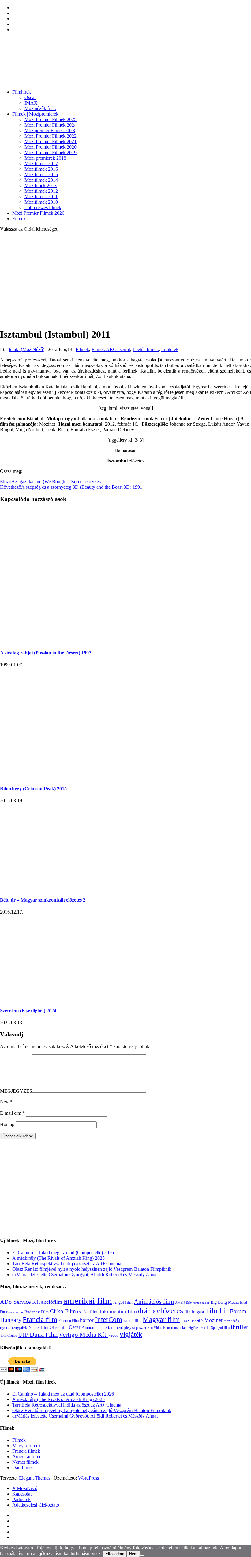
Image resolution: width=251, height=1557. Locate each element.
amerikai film (87, 1301)
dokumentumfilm (118, 1311)
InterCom (108, 1319)
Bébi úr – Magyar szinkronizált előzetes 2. (43, 900)
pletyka (129, 1328)
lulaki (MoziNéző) (26, 349)
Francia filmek (26, 1451)
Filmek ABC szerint (111, 349)
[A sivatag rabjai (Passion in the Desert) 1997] (119, 640)
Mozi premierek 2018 (45, 158)
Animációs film (154, 1301)
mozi (186, 1320)
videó (113, 1335)
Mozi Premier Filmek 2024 (50, 125)
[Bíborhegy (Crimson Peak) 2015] (98, 776)
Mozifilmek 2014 (41, 180)
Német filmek (25, 1462)
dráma (147, 1311)
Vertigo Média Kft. (83, 1334)
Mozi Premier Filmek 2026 (38, 213)
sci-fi (205, 1327)
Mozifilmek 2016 (41, 169)
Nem (133, 1553)
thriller (239, 1327)
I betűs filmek (146, 349)
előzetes (170, 1310)
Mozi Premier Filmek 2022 (50, 136)
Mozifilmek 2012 (41, 191)
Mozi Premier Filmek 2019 (50, 152)
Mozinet (213, 1320)
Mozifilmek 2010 (41, 202)
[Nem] (142, 1555)
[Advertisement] (125, 279)
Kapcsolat (22, 1493)
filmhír (218, 1310)
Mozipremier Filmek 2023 (49, 130)
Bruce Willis (14, 1312)
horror (87, 1320)
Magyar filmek (26, 1445)
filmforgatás (194, 1311)
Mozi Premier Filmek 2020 (50, 147)
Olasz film (59, 1327)
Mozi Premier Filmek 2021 (50, 141)
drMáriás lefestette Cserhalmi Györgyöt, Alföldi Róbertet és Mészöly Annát (85, 1274)
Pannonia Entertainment (102, 1327)
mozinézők (231, 1320)
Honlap (7, 1124)
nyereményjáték (13, 1327)
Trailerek (169, 349)
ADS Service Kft (20, 1302)
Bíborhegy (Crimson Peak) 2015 (33, 788)
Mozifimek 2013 (40, 185)
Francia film (40, 1319)
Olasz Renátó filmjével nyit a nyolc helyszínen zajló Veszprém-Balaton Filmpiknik (91, 1269)
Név (6, 1101)
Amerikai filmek (28, 1456)
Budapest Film (36, 1312)
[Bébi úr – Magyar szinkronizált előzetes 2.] (98, 887)
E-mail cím (12, 1113)
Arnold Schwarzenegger (192, 1302)
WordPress (88, 1478)
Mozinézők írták (40, 108)
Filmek (19, 218)
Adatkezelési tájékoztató (35, 1504)
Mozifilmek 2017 (41, 163)
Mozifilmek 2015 (41, 174)
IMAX (31, 103)
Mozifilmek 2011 (41, 196)
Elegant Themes (34, 1478)
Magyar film (161, 1319)
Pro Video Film (159, 1328)
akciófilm (51, 1302)
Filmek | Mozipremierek (35, 114)
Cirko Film (63, 1311)
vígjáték (131, 1334)
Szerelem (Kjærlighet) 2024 (28, 1010)
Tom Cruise (8, 1335)
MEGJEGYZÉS (16, 1091)
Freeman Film (68, 1320)
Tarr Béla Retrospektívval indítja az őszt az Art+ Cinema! (67, 1263)
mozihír (197, 1320)
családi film (87, 1311)
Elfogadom (114, 1553)
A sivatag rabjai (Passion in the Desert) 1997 (45, 652)
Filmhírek (21, 92)
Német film (38, 1327)
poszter (141, 1327)
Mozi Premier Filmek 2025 (50, 119)
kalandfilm (132, 1320)
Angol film (123, 1302)
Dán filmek (23, 1467)
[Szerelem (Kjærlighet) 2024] (67, 998)
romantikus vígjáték (185, 1327)
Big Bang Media (225, 1302)
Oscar (30, 97)
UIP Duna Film (38, 1334)
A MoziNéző (24, 1488)
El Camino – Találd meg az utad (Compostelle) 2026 (63, 1252)
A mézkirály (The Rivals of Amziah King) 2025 (58, 1258)
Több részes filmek (42, 207)
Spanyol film (220, 1327)
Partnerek (21, 1499)
